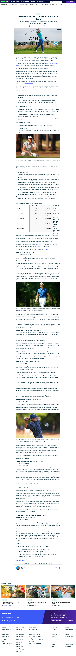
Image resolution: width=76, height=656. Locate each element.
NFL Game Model (19, 646)
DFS (42, 4)
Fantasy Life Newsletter (7, 629)
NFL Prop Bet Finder (20, 649)
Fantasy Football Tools (56, 631)
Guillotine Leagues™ (24, 4)
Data (44, 1)
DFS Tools (54, 636)
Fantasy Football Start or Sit (34, 632)
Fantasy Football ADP (33, 641)
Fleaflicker (67, 638)
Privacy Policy (68, 646)
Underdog (67, 632)
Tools (37, 1)
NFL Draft (52, 4)
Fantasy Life (4, 1)
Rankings (27, 1)
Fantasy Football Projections (34, 634)
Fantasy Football (4, 4)
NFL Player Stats (19, 636)
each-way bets (39, 244)
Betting (46, 4)
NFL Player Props (19, 648)
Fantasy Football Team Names (35, 636)
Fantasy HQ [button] (70, 1)
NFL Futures (18, 651)
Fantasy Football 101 (6, 634)
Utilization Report (20, 634)
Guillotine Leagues (69, 629)
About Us (67, 642)
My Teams (13, 1)
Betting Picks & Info (6, 636)
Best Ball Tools (55, 632)
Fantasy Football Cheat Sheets (35, 643)
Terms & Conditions (69, 644)
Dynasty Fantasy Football (7, 643)
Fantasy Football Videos (6, 631)
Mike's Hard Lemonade (56, 642)
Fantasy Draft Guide (13, 4)
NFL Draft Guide (59, 4)
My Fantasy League (69, 636)
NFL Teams (18, 631)
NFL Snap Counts (19, 639)
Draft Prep (22, 1)
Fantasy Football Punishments (35, 638)
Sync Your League (55, 638)
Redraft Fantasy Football (7, 639)
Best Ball (31, 4)
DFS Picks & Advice (5, 638)
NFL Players (18, 632)
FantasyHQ (54, 629)
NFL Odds (18, 644)
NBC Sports (67, 631)
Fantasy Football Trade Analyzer (35, 631)
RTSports (67, 634)
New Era (53, 646)
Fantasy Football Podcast (7, 632)
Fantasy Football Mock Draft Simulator (36, 639)
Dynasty (37, 4)
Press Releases (68, 648)
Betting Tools (54, 634)
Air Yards (18, 638)
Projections (32, 1)
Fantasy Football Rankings (34, 629)
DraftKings (54, 644)
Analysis (17, 1)
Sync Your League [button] (57, 620)
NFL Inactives (19, 629)
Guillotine (41, 1)
